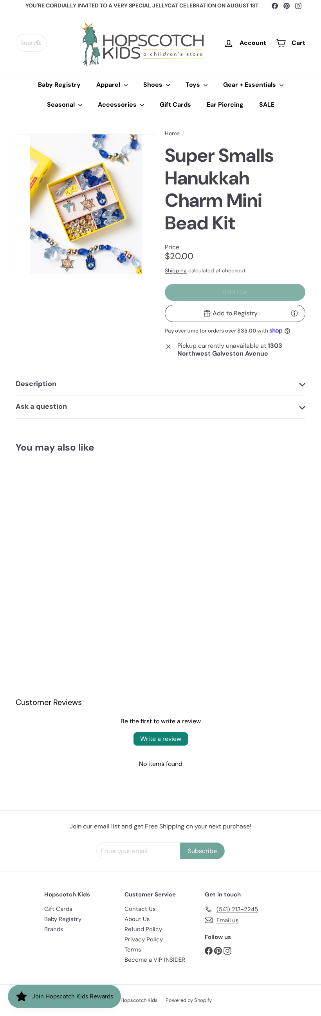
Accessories (118, 104)
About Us (137, 919)
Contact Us (140, 909)
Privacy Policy (143, 939)
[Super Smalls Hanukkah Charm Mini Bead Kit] (37, 532)
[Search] (39, 43)
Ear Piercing (225, 104)
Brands (53, 929)
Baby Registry (59, 84)
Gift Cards (175, 104)
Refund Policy (143, 929)
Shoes (153, 84)
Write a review (160, 739)
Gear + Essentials (250, 84)
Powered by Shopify (189, 1000)
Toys (194, 84)
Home (172, 133)
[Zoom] (86, 204)
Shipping (176, 270)
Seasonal (61, 104)
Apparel (109, 84)
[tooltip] (294, 313)
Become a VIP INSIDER (154, 960)
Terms (132, 949)
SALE (266, 104)
